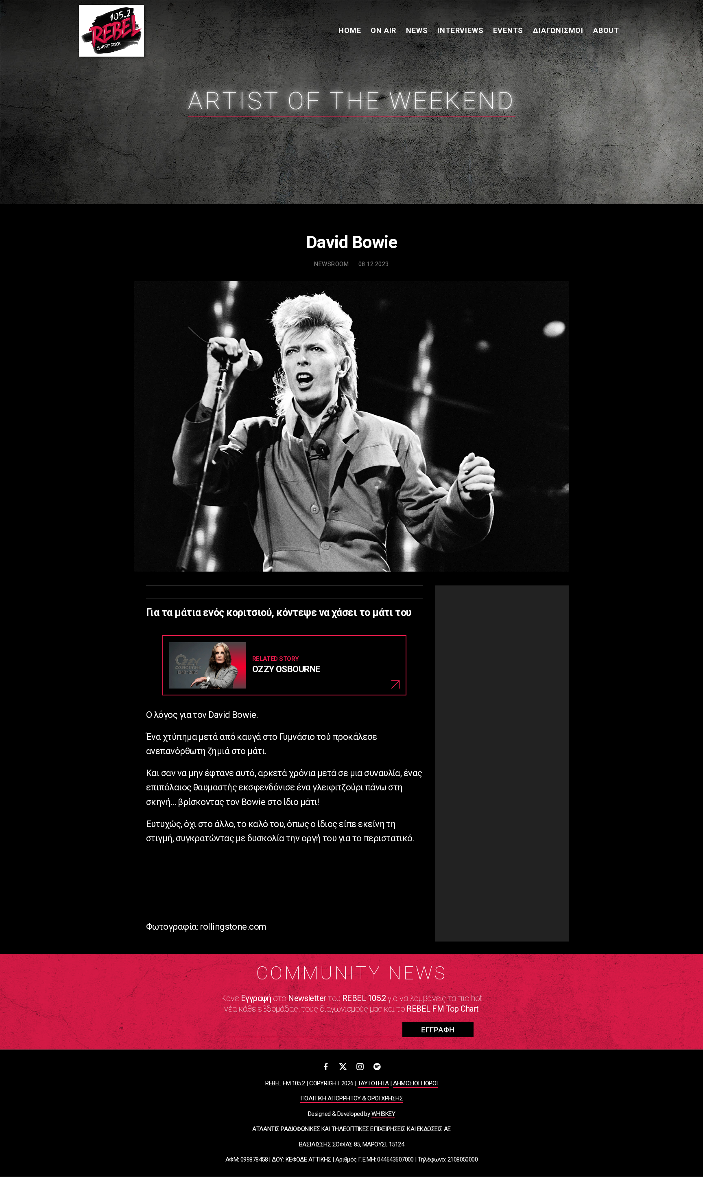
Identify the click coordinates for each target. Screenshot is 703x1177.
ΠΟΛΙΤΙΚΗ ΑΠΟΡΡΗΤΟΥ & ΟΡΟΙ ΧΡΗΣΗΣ (351, 1098)
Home (349, 30)
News (417, 30)
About (606, 30)
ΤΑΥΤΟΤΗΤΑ (373, 1083)
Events (508, 30)
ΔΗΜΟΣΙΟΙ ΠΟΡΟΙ (415, 1083)
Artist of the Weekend (351, 100)
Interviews (460, 30)
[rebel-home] (111, 31)
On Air (383, 30)
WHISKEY (383, 1114)
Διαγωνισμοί (558, 30)
